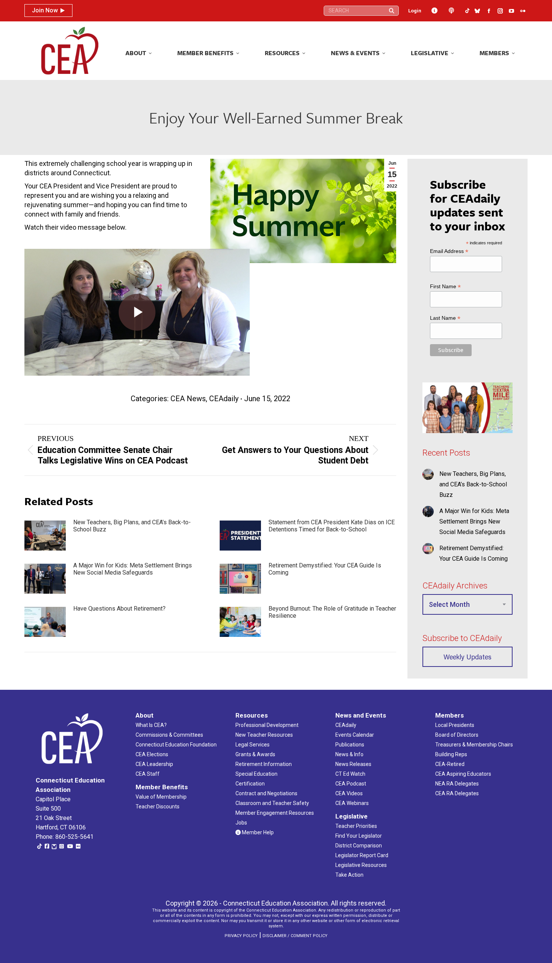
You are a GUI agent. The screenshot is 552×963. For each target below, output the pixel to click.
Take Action (349, 875)
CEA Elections (152, 754)
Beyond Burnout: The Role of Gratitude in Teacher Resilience (332, 612)
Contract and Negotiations (266, 793)
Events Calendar (354, 735)
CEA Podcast (350, 784)
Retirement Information (263, 764)
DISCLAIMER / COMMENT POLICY (294, 935)
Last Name (445, 318)
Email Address (449, 251)
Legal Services (252, 745)
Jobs (241, 823)
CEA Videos (349, 793)
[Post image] (45, 536)
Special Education (256, 774)
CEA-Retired (450, 764)
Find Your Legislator (358, 836)
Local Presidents (454, 725)
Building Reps (451, 754)
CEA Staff (148, 774)
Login (414, 11)
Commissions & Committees (169, 735)
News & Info (349, 754)
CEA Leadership (154, 764)
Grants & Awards (255, 754)
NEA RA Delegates (457, 784)
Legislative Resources (361, 865)
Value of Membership (161, 797)
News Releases (353, 764)
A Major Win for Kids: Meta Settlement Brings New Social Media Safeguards (132, 569)
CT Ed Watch (350, 774)
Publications (349, 745)
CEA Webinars (352, 803)
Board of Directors (456, 735)
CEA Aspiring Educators (463, 774)
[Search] (391, 11)
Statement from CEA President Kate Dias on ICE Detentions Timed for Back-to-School (331, 526)
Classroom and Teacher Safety (272, 803)
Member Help (257, 832)
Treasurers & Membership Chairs (474, 745)
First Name (445, 286)
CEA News (188, 398)
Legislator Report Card (361, 855)
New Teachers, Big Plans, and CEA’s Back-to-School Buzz (132, 526)
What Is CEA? (151, 725)
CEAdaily (223, 398)
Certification (250, 784)
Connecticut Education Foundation (176, 745)
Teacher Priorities (356, 826)
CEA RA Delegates (457, 793)
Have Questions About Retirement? (119, 608)
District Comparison (358, 846)
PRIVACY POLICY (241, 935)
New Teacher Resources (264, 735)
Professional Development (267, 725)
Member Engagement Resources (274, 813)
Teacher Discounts (157, 807)
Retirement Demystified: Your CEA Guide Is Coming (324, 569)
